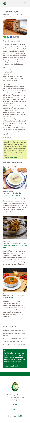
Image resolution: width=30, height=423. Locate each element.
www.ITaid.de (13, 157)
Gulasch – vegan (6, 293)
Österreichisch (23, 245)
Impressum (15, 404)
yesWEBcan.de (14, 366)
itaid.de (20, 416)
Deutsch (5, 16)
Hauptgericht (6, 195)
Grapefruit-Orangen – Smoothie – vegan (14, 330)
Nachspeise (15, 245)
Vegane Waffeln (6, 241)
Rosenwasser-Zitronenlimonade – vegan (14, 338)
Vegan (10, 16)
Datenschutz (15, 407)
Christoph (8, 14)
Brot (21, 14)
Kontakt (15, 409)
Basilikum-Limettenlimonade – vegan (13, 341)
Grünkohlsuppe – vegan (8, 191)
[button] (4, 37)
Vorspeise (17, 195)
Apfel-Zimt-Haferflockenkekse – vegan (14, 344)
